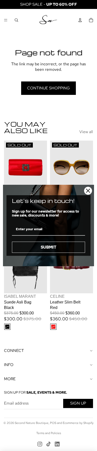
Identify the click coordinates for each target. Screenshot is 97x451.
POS (53, 423)
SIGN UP (78, 403)
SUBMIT (48, 247)
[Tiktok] (48, 444)
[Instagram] (40, 444)
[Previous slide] (8, 167)
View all (86, 131)
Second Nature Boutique (31, 423)
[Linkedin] (57, 444)
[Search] (16, 20)
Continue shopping (48, 88)
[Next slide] (43, 167)
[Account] (80, 20)
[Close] (88, 191)
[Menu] (5, 20)
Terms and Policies (48, 433)
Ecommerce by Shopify (78, 423)
